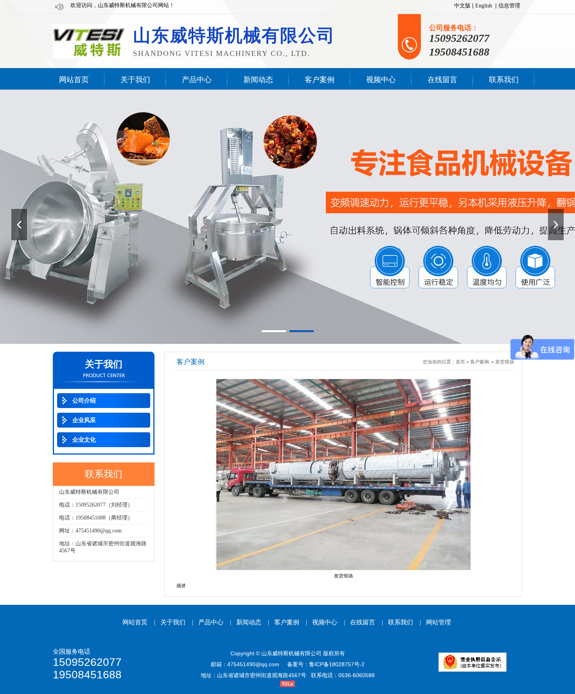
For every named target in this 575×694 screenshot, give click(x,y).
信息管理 (509, 6)
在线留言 (362, 622)
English (483, 6)
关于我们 (172, 622)
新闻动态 (248, 622)
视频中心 (324, 622)
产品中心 (210, 622)
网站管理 (438, 622)
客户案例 (479, 362)
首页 (460, 362)
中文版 (462, 6)
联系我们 (400, 622)
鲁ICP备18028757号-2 (337, 664)
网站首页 (134, 622)
